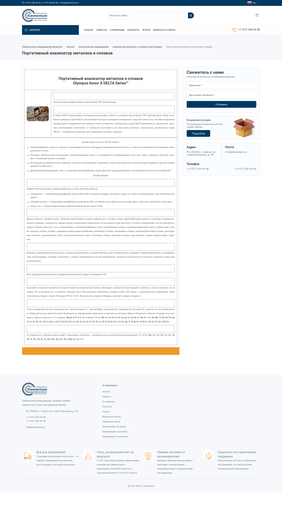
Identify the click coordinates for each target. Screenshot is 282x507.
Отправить (221, 104)
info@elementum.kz (70, 3)
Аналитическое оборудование (93, 47)
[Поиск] (191, 15)
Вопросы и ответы (164, 30)
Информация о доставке (115, 431)
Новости (101, 30)
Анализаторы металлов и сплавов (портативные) (137, 47)
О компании (117, 30)
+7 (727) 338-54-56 (32, 3)
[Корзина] (257, 15)
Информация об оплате (114, 426)
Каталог (89, 30)
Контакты (133, 30)
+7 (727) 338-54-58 (50, 3)
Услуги (146, 30)
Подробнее (198, 133)
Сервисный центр (111, 421)
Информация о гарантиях (115, 436)
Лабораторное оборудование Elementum (42, 47)
